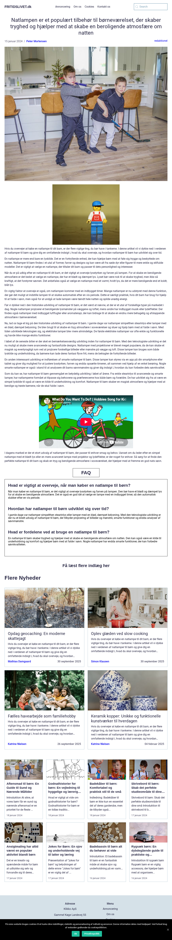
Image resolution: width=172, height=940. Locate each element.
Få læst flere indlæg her (86, 565)
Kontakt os (103, 6)
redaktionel (160, 40)
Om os (77, 6)
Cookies (89, 6)
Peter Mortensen (36, 41)
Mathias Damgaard (19, 661)
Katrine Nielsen (17, 744)
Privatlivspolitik (91, 933)
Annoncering (62, 6)
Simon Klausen (100, 661)
